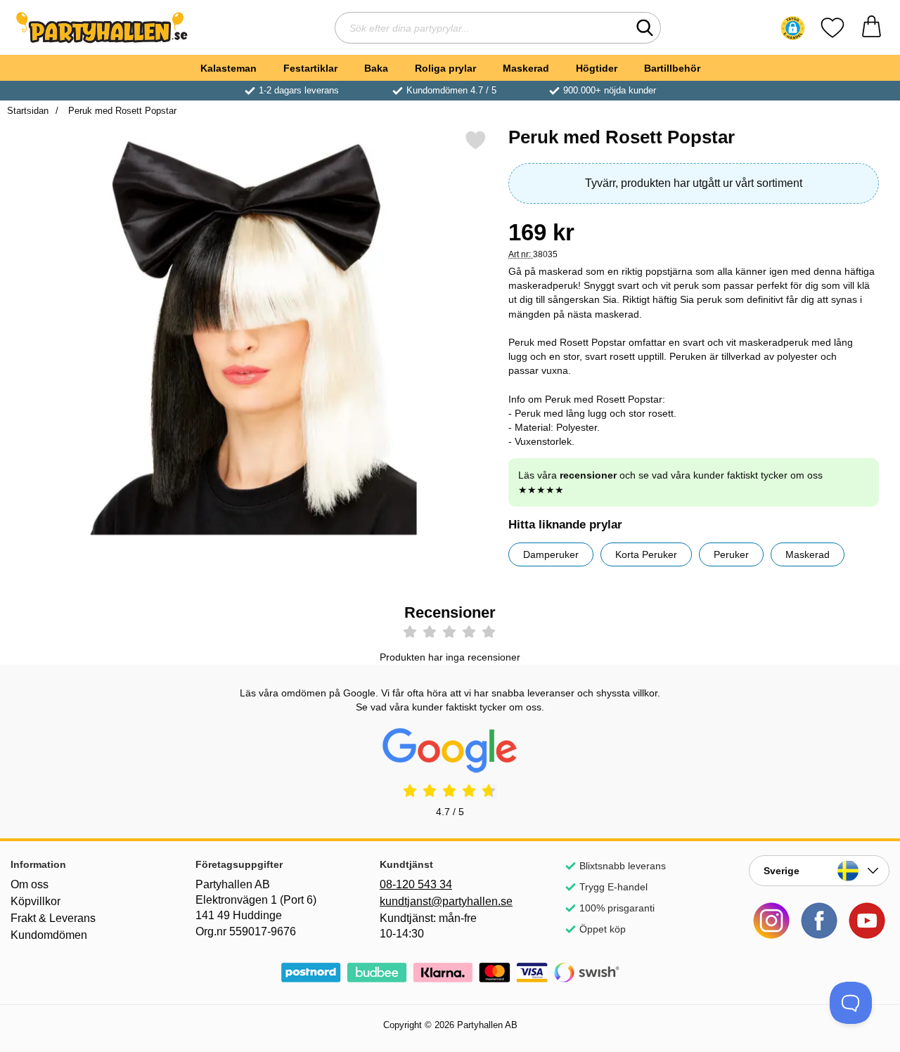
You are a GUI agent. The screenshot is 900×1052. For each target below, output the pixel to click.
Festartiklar (310, 68)
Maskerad (526, 68)
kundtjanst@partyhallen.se (446, 901)
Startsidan (28, 110)
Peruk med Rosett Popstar (120, 110)
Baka (376, 68)
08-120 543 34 (416, 884)
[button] (793, 28)
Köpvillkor (35, 901)
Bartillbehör (672, 68)
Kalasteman (228, 68)
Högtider (596, 68)
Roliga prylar (445, 68)
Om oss (30, 884)
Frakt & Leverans (53, 918)
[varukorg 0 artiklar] (871, 28)
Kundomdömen (49, 935)
